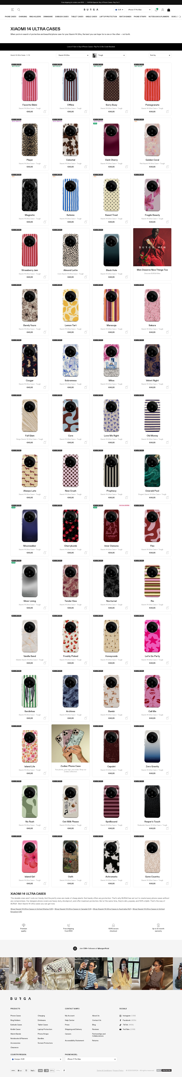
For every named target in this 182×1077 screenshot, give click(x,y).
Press (67, 1025)
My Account (70, 1016)
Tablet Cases (77, 17)
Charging (23, 17)
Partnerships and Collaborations (98, 1035)
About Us (95, 1016)
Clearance (14, 1047)
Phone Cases (10, 17)
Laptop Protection (108, 17)
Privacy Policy (118, 1070)
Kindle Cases (91, 17)
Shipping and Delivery (73, 1029)
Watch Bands (125, 17)
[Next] (177, 17)
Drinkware (48, 17)
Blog (94, 1025)
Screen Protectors (45, 1043)
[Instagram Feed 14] (58, 973)
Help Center (69, 1020)
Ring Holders (35, 17)
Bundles (41, 1038)
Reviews (95, 1029)
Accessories (15, 1043)
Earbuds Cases (62, 17)
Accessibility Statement (74, 1041)
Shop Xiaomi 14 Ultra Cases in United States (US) (32, 909)
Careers (68, 1034)
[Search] (19, 10)
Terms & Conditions (104, 1070)
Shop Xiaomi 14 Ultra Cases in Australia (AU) (112, 909)
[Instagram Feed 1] (91, 973)
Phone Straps (140, 17)
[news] (156, 10)
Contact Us (96, 1020)
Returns (95, 1041)
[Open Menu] (12, 10)
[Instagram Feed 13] (25, 973)
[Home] (91, 10)
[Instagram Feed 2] (123, 973)
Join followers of (94, 948)
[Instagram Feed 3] (156, 973)
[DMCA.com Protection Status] (163, 1070)
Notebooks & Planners (159, 17)
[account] (163, 10)
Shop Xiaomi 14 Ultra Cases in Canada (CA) (73, 909)
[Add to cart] (44, 111)
